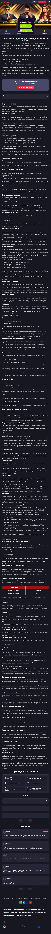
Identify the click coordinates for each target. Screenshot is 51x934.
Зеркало (6, 898)
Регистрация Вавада (25, 87)
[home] (6, 2)
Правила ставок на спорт (10, 912)
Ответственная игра (40, 912)
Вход (12, 898)
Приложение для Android (24, 915)
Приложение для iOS (9, 915)
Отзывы (45, 898)
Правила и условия (18, 909)
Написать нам (7, 909)
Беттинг (26, 898)
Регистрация (18, 898)
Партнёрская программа (26, 912)
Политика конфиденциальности (35, 909)
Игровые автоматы (36, 898)
